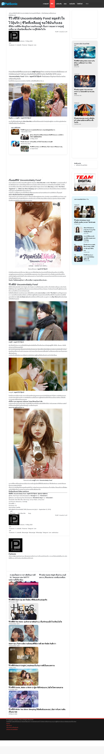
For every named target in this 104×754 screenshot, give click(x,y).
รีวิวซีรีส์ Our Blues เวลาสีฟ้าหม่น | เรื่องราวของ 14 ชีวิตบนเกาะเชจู (46, 146)
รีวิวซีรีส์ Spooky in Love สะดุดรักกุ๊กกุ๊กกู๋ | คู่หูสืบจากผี (89, 256)
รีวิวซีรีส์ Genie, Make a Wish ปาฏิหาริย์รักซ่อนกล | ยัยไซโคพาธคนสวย (36, 687)
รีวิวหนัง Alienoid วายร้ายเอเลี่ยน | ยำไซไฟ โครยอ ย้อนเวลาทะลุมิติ (36, 141)
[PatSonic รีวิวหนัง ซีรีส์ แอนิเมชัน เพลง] (9, 4)
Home (8, 724)
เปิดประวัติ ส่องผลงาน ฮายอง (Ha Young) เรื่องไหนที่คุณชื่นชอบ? (89, 229)
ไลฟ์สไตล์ (79, 4)
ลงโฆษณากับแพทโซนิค (81, 165)
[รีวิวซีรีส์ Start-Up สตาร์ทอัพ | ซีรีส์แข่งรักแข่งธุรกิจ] (23, 597)
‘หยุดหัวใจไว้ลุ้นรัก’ (35, 76)
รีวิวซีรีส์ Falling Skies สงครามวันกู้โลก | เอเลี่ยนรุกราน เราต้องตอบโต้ (84, 63)
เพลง (65, 4)
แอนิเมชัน (59, 4)
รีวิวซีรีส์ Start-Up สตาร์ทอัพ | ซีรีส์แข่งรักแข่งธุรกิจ (28, 600)
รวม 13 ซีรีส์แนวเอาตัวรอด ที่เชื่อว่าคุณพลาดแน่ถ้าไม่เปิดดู (89, 238)
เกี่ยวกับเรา (9, 726)
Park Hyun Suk (17, 496)
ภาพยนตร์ (46, 4)
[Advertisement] (38, 58)
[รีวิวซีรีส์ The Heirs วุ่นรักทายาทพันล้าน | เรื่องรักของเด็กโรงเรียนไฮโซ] (23, 619)
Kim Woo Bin (22, 513)
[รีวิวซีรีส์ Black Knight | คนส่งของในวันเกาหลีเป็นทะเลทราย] (23, 663)
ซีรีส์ (52, 4)
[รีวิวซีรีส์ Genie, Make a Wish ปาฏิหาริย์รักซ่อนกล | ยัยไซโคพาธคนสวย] (23, 685)
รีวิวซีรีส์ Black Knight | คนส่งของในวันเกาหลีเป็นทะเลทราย (32, 666)
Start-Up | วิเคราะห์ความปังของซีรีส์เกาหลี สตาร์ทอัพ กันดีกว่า (32, 644)
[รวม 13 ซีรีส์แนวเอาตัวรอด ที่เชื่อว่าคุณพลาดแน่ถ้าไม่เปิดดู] (78, 241)
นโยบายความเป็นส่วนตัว (12, 727)
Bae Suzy (51, 186)
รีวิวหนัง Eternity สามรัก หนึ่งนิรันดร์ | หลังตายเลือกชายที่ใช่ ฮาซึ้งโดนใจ (84, 120)
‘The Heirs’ (53, 293)
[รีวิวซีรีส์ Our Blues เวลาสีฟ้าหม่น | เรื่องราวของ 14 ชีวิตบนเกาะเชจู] (25, 151)
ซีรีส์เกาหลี (13, 15)
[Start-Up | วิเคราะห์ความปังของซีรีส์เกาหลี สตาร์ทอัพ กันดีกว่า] (23, 641)
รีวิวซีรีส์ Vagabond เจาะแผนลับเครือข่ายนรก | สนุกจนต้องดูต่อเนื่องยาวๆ (38, 129)
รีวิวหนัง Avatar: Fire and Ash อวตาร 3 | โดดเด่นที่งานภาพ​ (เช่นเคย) (84, 91)
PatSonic (22, 41)
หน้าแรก (11, 13)
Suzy (29, 513)
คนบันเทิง (72, 4)
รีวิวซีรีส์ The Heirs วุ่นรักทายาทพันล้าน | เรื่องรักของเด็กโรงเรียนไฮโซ (35, 622)
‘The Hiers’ (53, 182)
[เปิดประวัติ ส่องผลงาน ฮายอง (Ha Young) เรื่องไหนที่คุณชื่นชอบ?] (78, 232)
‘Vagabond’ (12, 188)
